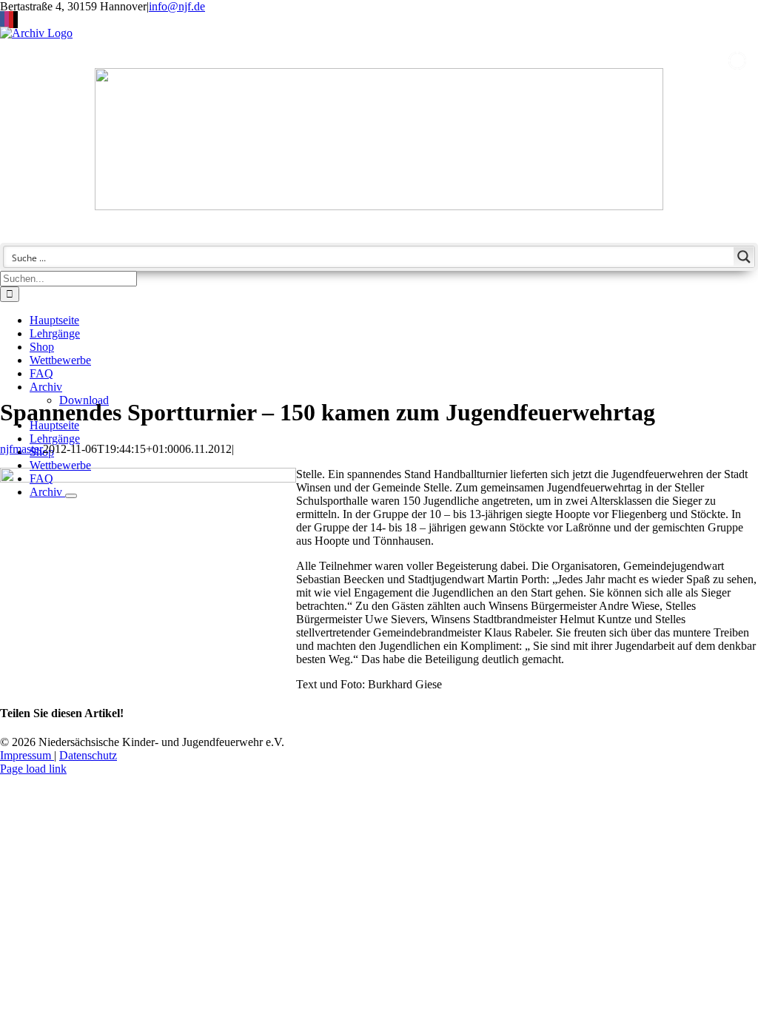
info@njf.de (177, 6)
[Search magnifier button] (744, 256)
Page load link (33, 768)
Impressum (27, 755)
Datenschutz (88, 755)
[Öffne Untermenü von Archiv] (71, 496)
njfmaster (21, 449)
